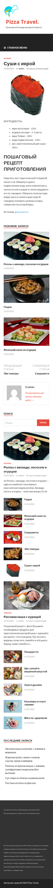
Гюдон (8, 306)
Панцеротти (31, 651)
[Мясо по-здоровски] (13, 728)
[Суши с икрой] (13, 575)
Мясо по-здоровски (35, 718)
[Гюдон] (26, 303)
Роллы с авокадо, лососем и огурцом (26, 264)
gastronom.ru (21, 211)
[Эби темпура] (13, 559)
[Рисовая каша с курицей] (26, 610)
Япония (7, 58)
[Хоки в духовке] (13, 695)
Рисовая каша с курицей (22, 617)
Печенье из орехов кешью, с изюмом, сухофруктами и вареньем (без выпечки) (25, 769)
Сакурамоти (31, 532)
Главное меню (17, 47)
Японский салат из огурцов (20, 349)
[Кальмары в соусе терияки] (13, 711)
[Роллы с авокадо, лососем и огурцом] (26, 260)
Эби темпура (31, 549)
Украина (8, 613)
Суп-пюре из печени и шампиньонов (24, 778)
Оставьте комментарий (37, 68)
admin (21, 68)
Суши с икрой (32, 565)
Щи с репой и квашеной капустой (35, 670)
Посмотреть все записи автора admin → (34, 396)
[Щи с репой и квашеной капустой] (13, 678)
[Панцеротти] (13, 662)
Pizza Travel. (22, 21)
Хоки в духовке (33, 684)
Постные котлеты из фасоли (20, 783)
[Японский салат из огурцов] (26, 346)
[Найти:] (26, 422)
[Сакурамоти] (13, 542)
